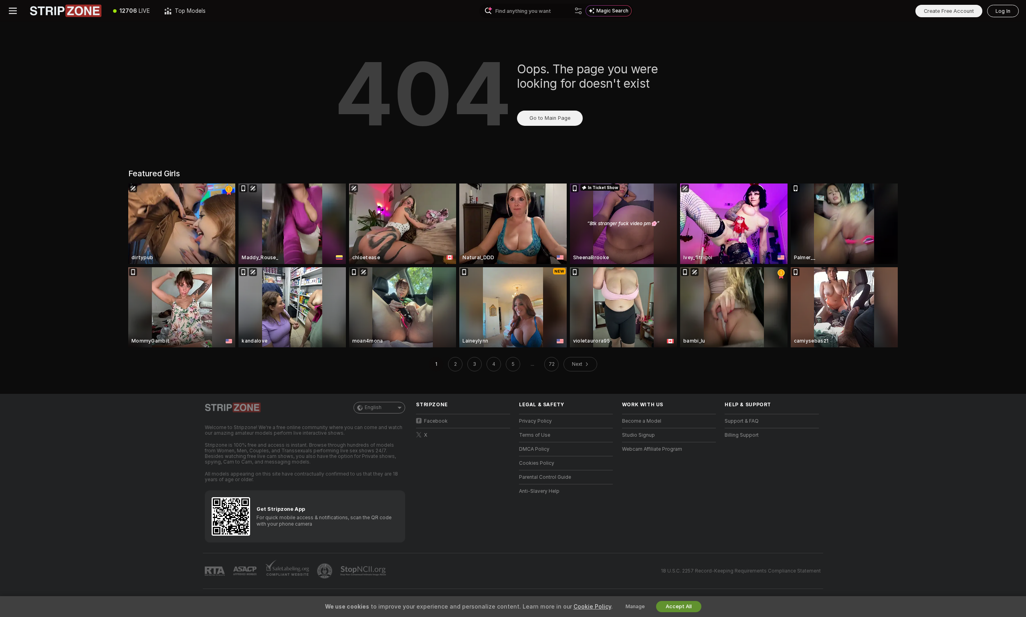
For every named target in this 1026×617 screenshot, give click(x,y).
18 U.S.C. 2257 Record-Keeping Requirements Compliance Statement (741, 571)
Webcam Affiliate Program (652, 449)
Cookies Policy (536, 463)
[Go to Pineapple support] (325, 571)
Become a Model (641, 421)
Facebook (436, 421)
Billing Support (742, 435)
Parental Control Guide (545, 477)
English (373, 407)
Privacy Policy (535, 421)
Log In (1003, 11)
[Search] (578, 10)
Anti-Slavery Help (539, 491)
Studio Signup (638, 435)
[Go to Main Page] (66, 11)
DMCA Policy (534, 449)
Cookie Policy (592, 606)
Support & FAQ (742, 421)
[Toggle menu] (13, 11)
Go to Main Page (549, 118)
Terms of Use (534, 435)
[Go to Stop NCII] (364, 571)
